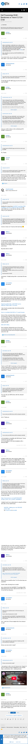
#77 (26, 603)
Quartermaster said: (6, 97)
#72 (26, 407)
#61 (26, 38)
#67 (26, 237)
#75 (26, 476)
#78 (26, 634)
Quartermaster (9, 189)
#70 (26, 346)
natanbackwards (10, 63)
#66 (26, 195)
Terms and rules (9, 727)
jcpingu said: (4, 73)
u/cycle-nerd (8, 510)
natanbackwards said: (6, 42)
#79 (26, 656)
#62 (26, 69)
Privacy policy (16, 727)
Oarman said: (5, 216)
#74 (26, 456)
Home (24, 727)
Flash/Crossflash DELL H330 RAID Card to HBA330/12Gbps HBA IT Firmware (11, 304)
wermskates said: (6, 350)
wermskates (9, 283)
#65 (26, 163)
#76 (26, 560)
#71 (26, 381)
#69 (26, 289)
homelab (15, 510)
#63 (26, 93)
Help (21, 727)
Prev (13, 712)
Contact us (3, 727)
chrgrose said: (5, 167)
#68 (26, 259)
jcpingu (8, 32)
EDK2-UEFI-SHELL (5, 324)
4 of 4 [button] (18, 712)
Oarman (8, 157)
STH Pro (2, 725)
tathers (3, 21)
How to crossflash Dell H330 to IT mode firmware (13, 312)
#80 (26, 699)
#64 (26, 141)
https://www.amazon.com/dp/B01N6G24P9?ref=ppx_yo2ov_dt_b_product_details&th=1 (11, 498)
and (9, 334)
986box (8, 231)
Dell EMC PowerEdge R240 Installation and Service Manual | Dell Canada (13, 207)
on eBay (21, 49)
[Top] (26, 727)
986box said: (4, 263)
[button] (2, 10)
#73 (26, 428)
